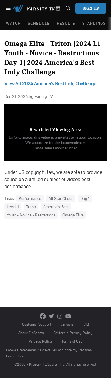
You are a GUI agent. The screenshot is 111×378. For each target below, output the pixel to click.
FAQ (86, 324)
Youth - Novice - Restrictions (31, 215)
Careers (67, 324)
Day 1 (85, 198)
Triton (31, 206)
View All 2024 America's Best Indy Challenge (50, 83)
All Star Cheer (61, 198)
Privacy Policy (40, 341)
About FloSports (31, 333)
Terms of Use (72, 341)
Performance (30, 198)
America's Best (56, 206)
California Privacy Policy (73, 333)
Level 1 (13, 206)
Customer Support (37, 324)
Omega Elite (73, 215)
